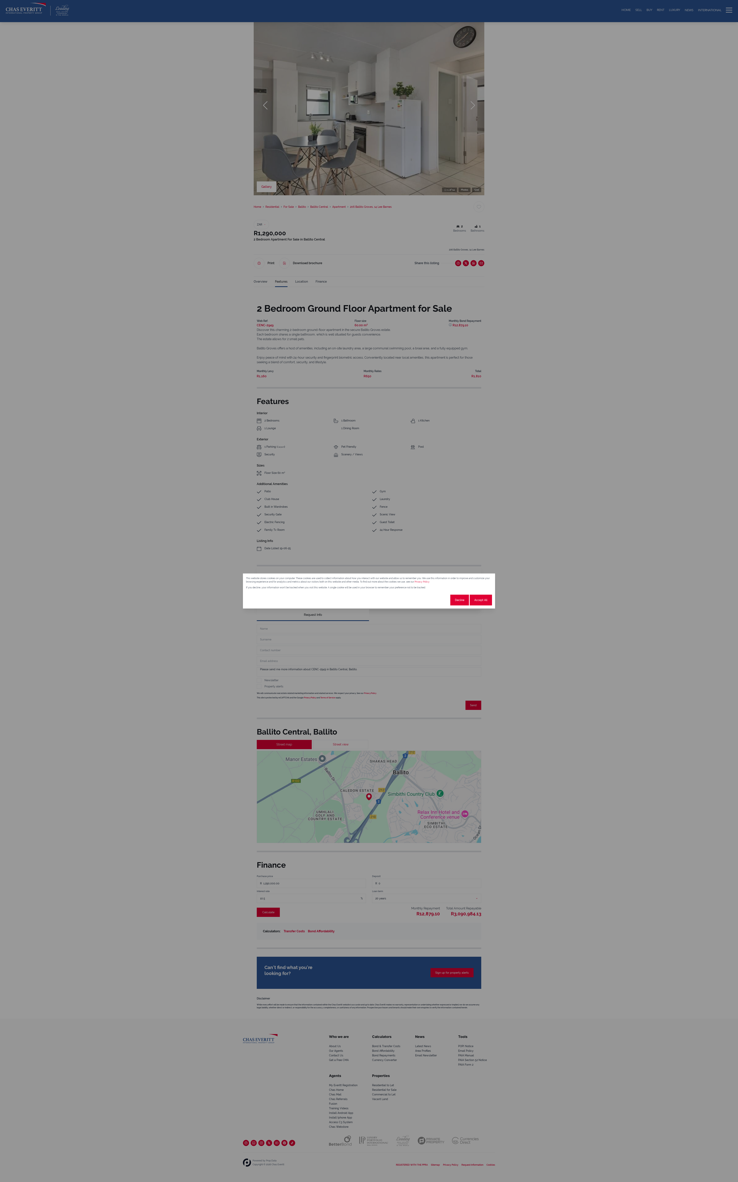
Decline (459, 600)
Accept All (480, 600)
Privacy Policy (422, 581)
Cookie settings (435, 600)
